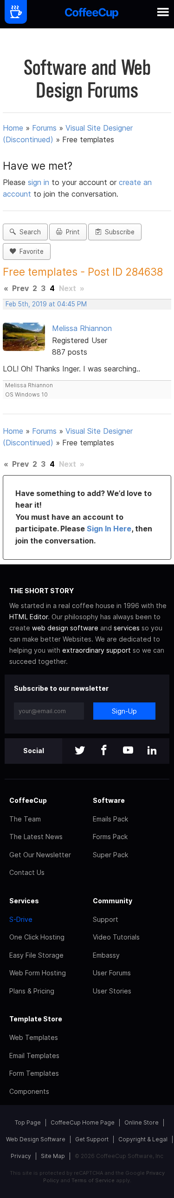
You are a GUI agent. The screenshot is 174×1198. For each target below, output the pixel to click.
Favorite (30, 251)
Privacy (21, 1155)
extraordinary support (96, 650)
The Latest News (36, 837)
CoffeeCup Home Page (83, 1122)
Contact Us (27, 872)
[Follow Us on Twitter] (79, 751)
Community (112, 901)
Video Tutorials (116, 937)
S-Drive (20, 919)
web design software (65, 628)
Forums (44, 127)
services (127, 628)
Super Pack (110, 855)
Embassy (106, 955)
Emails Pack (110, 819)
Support (105, 919)
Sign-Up (124, 711)
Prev (20, 288)
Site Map (53, 1155)
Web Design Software (35, 1139)
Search (28, 232)
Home (13, 127)
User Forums (112, 973)
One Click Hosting (36, 937)
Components (29, 1091)
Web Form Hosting (37, 973)
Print (71, 232)
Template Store (35, 1019)
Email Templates (34, 1055)
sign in (40, 182)
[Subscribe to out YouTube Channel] (128, 751)
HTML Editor (28, 617)
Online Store (141, 1122)
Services (24, 901)
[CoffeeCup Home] (91, 14)
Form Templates (34, 1073)
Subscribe (118, 232)
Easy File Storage (36, 955)
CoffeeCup (28, 800)
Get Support (92, 1139)
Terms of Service (93, 1180)
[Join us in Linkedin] (152, 751)
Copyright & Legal (143, 1139)
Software (109, 800)
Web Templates (33, 1037)
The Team (25, 819)
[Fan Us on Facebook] (104, 751)
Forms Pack (110, 837)
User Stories (112, 991)
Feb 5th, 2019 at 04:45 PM (46, 304)
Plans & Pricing (31, 991)
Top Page (28, 1122)
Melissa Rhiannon (82, 328)
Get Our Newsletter (40, 855)
